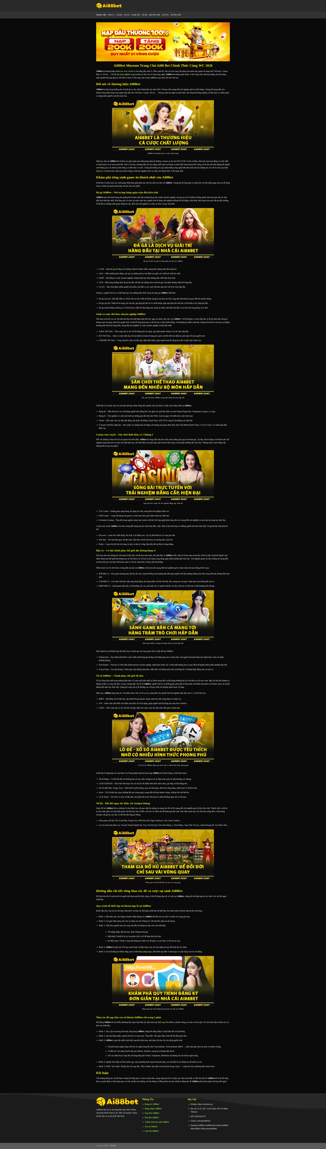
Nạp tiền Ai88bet (152, 1113)
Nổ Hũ (144, 15)
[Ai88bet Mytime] (109, 5)
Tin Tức (165, 15)
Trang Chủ (101, 15)
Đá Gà (127, 15)
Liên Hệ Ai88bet (152, 1131)
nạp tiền (165, 1022)
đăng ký (99, 171)
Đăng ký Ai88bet (152, 1104)
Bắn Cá (111, 15)
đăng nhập (142, 952)
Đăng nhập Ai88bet (153, 1109)
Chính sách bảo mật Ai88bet (157, 1122)
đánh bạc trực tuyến (124, 71)
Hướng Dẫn (176, 15)
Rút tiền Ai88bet (152, 1117)
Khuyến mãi (154, 15)
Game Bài (135, 15)
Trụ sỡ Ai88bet (151, 1126)
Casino (119, 15)
